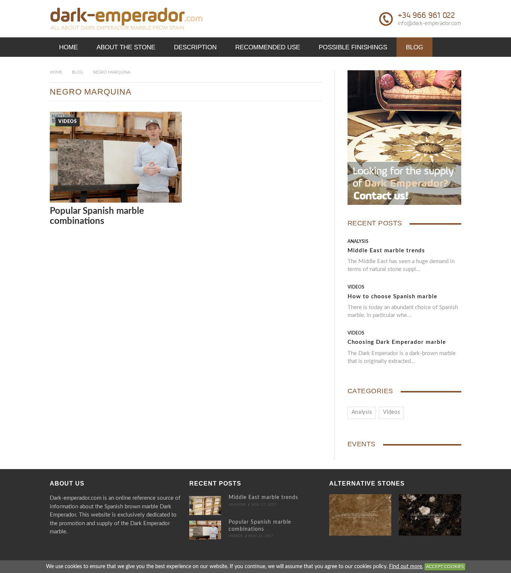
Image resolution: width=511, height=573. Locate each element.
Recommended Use (267, 47)
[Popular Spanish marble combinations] (205, 530)
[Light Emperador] (360, 515)
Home (68, 47)
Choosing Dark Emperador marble (397, 342)
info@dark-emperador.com (429, 23)
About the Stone (126, 47)
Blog (414, 47)
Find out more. (406, 566)
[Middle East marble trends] (205, 505)
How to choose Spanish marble (392, 296)
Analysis (358, 241)
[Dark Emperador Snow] (430, 515)
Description (195, 47)
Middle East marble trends (386, 250)
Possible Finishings (353, 47)
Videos (67, 121)
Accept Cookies (445, 566)
